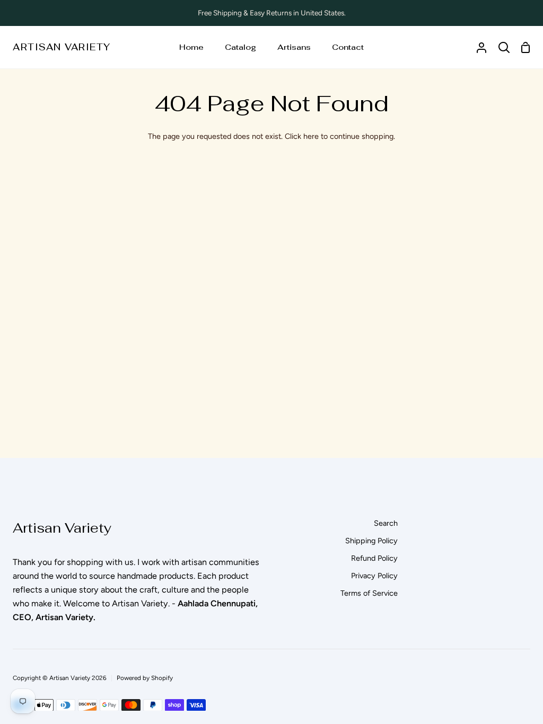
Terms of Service (369, 593)
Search (386, 523)
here (311, 136)
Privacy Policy (374, 575)
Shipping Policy (371, 540)
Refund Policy (374, 558)
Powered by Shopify (145, 678)
